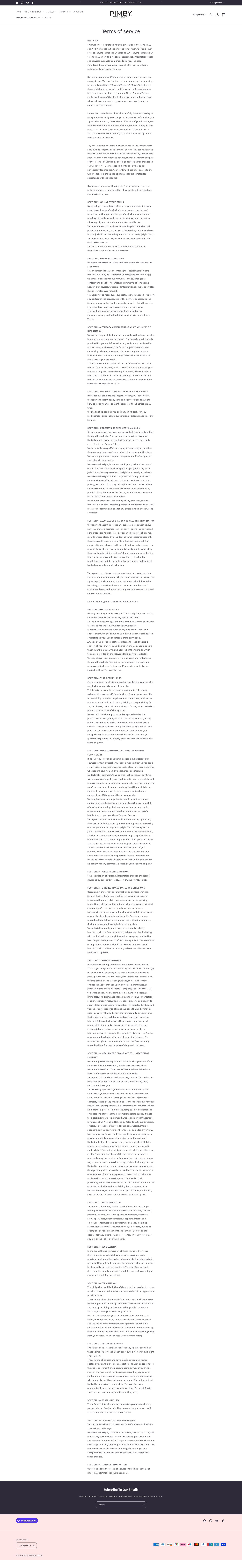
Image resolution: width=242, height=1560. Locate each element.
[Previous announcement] (80, 2)
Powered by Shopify (34, 1555)
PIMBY (24, 1555)
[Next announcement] (162, 2)
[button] (34, 12)
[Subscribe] (143, 1504)
